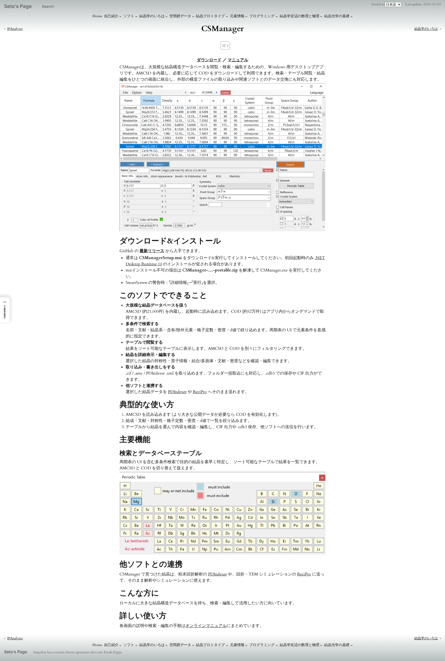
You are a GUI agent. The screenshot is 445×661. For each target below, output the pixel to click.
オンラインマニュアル (206, 626)
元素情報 (237, 16)
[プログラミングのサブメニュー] (277, 16)
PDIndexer (177, 392)
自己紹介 (111, 16)
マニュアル (238, 60)
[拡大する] (318, 89)
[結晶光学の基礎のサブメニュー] (351, 16)
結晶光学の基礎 (336, 16)
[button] (5, 310)
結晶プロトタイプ (210, 16)
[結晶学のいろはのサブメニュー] (166, 16)
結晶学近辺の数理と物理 (299, 16)
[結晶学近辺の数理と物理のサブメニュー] (321, 16)
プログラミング (262, 16)
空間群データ (180, 16)
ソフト (128, 16)
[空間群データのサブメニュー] (193, 16)
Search (48, 6)
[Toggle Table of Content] (223, 45)
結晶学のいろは (152, 16)
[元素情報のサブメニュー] (246, 16)
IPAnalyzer (15, 29)
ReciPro (200, 392)
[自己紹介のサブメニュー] (120, 16)
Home (97, 16)
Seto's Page (18, 6)
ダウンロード (209, 60)
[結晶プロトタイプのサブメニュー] (227, 16)
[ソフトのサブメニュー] (136, 16)
